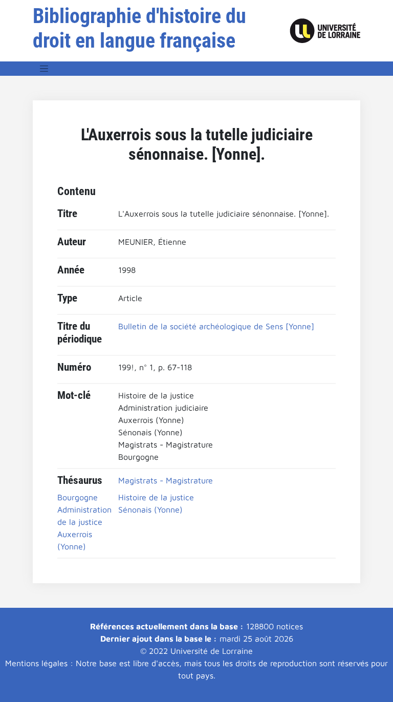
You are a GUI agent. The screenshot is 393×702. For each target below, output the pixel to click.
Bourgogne (77, 497)
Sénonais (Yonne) (150, 509)
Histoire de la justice (156, 497)
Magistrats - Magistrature (165, 480)
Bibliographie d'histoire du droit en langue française (139, 28)
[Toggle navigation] (44, 68)
